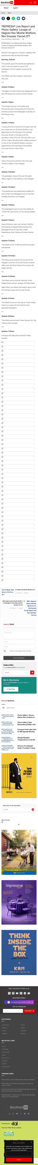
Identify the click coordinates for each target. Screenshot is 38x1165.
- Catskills (4, 1033)
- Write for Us (5, 1058)
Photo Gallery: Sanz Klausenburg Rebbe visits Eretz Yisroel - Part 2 (27, 724)
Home (3, 13)
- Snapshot (23, 1030)
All (3, 708)
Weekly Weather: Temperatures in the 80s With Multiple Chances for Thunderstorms (18, 1095)
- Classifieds (4, 1049)
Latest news (10, 708)
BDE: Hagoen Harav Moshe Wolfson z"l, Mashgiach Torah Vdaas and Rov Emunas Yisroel (13, 603)
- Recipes (22, 1033)
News (9, 13)
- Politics (3, 1030)
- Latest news (5, 1025)
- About (3, 1055)
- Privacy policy (5, 1066)
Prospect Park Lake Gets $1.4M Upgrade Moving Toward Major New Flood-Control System (18, 1090)
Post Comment (19, 658)
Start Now (11, 689)
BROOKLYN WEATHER (17, 8)
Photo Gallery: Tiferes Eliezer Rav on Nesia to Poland (26, 717)
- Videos (22, 1028)
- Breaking (4, 1028)
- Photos (22, 1025)
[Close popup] (31, 1142)
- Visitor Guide (5, 1052)
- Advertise (4, 1061)
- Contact (4, 1063)
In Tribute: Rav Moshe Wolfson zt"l (25, 589)
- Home (3, 1046)
